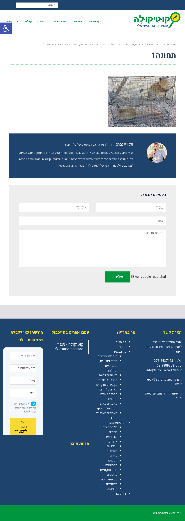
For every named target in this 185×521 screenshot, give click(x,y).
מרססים (112, 474)
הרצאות (112, 489)
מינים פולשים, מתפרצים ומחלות (108, 366)
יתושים (112, 399)
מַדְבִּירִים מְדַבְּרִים (106, 384)
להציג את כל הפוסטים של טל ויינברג (86, 145)
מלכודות (111, 451)
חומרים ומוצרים (107, 356)
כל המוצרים (110, 427)
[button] (6, 28)
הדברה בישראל (107, 380)
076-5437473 (163, 360)
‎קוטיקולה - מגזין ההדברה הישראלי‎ (69, 347)
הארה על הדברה (107, 389)
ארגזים (113, 441)
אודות (122, 346)
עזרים (113, 455)
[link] (178, 408)
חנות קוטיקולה (117, 422)
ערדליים (112, 446)
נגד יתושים (110, 436)
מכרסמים (111, 465)
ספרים (113, 432)
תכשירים (111, 484)
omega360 (159, 513)
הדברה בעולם (108, 394)
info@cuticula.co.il (159, 370)
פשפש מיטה (109, 479)
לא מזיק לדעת (108, 375)
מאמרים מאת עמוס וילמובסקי (107, 406)
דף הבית (121, 342)
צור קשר (120, 493)
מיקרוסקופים (108, 470)
